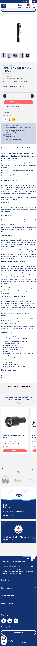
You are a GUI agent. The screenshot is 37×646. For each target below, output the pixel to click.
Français (17, 632)
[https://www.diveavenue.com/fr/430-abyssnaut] (5, 480)
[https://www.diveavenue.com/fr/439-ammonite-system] (30, 480)
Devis (25, 1)
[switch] (3, 643)
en (34, 1)
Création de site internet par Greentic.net (24, 641)
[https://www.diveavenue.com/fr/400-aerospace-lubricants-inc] (18, 480)
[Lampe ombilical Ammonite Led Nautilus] (14, 430)
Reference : (6, 82)
